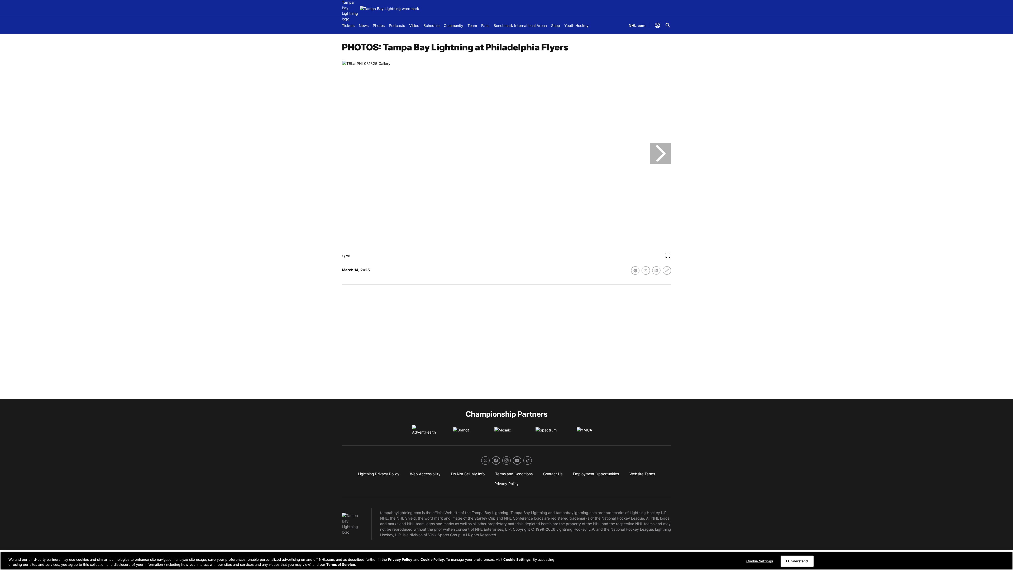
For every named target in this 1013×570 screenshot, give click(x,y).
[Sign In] (657, 25)
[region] (506, 561)
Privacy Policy (400, 559)
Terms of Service (340, 564)
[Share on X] (646, 270)
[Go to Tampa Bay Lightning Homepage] (389, 8)
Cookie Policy (432, 559)
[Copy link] (667, 270)
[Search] (668, 25)
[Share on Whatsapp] (635, 270)
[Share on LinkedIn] (656, 270)
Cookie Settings (517, 559)
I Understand (797, 561)
